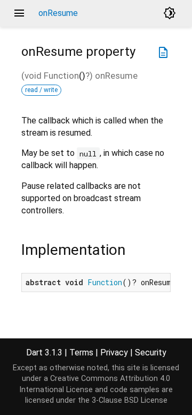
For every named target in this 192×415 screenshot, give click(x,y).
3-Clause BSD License (129, 400)
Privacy (114, 352)
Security (150, 352)
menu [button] (19, 13)
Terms (81, 352)
